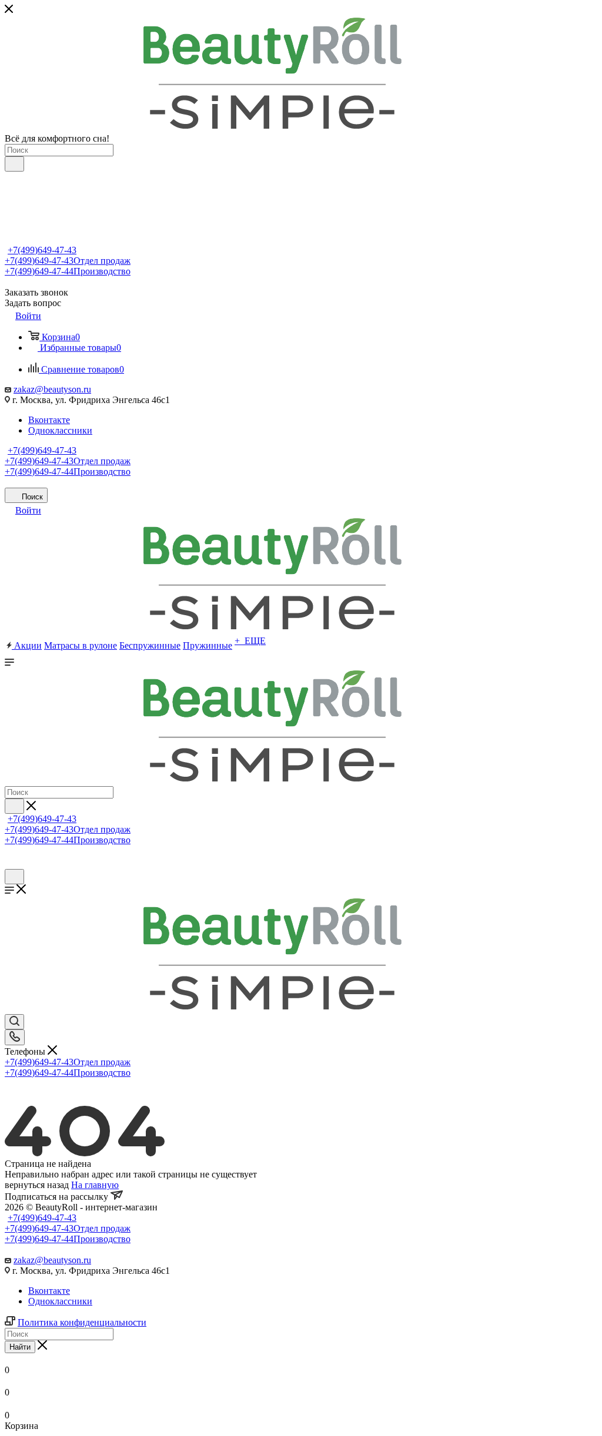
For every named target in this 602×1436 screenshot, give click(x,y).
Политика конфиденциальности (82, 1322)
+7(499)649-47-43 (42, 250)
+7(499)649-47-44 (68, 271)
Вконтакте (49, 420)
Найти (20, 1347)
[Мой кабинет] (10, 863)
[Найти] (14, 164)
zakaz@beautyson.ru (52, 389)
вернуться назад (37, 1185)
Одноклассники (60, 430)
